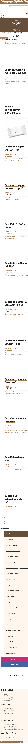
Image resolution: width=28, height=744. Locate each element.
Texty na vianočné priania (10, 726)
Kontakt (16, 26)
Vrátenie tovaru (8, 715)
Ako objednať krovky (9, 728)
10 (5, 522)
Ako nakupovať (8, 712)
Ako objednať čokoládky (10, 724)
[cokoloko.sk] (18, 12)
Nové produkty (8, 699)
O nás (5, 694)
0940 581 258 (19, 1)
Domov (3, 32)
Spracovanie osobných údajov (11, 717)
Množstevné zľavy (9, 697)
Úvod (17, 20)
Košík (17, 24)
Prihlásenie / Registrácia (10, 737)
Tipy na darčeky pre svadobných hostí (13, 729)
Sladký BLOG (17, 23)
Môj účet (4, 16)
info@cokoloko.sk (7, 1)
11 (5, 523)
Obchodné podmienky (9, 710)
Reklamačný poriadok (9, 713)
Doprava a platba (8, 708)
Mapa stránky (7, 700)
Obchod (16, 21)
